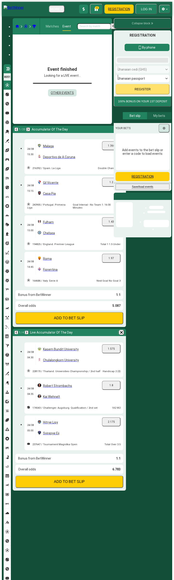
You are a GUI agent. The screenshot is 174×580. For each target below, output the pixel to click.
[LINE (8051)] (17, 26)
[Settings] (164, 257)
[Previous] (16, 129)
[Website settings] (164, 9)
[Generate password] (150, 179)
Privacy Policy (144, 219)
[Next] (28, 129)
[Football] (26, 26)
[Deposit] (83, 9)
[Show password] (163, 179)
